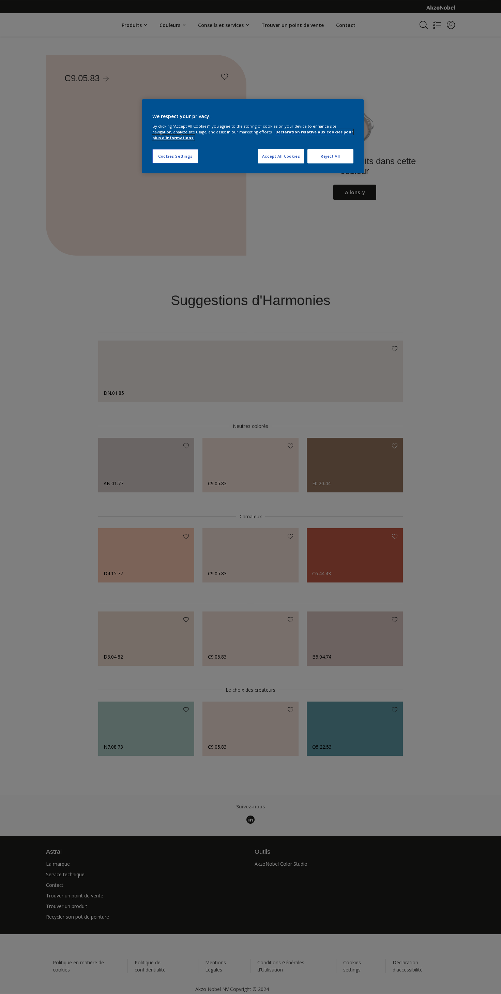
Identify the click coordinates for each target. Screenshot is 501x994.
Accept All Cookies (281, 156)
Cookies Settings (175, 156)
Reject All (330, 156)
